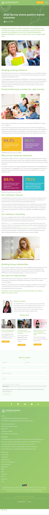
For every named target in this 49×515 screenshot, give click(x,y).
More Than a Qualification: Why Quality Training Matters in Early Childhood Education (21, 441)
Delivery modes (5, 452)
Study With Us (5, 457)
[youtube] (6, 510)
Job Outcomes (5, 466)
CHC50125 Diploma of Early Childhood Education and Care (15, 418)
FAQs (3, 469)
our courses (10, 223)
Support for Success (6, 459)
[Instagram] (8, 510)
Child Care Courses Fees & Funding (9, 426)
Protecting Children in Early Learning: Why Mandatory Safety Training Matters (19, 446)
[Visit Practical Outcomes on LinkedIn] (25, 404)
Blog (3, 471)
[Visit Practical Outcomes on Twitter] (18, 404)
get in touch (13, 293)
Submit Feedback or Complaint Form (10, 433)
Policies (29, 501)
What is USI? (5, 429)
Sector (3, 476)
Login (3, 481)
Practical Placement (6, 464)
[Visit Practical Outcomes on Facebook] (11, 404)
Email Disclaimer (21, 501)
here (12, 391)
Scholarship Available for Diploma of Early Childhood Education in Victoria (18, 444)
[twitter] (3, 510)
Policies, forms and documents (8, 424)
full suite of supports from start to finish (28, 227)
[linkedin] (4, 510)
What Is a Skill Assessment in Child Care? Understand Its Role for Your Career (19, 449)
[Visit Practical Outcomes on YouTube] (32, 404)
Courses (3, 416)
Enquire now (40, 2)
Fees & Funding (5, 454)
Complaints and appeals (7, 431)
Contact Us (4, 474)
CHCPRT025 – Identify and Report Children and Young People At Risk (17, 420)
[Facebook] (1, 510)
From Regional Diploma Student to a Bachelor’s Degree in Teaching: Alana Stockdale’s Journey (23, 439)
